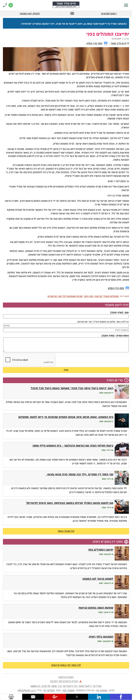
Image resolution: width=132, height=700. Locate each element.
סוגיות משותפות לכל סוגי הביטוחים (65, 296)
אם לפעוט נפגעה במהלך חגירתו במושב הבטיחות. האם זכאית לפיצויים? (69, 503)
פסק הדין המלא (94, 43)
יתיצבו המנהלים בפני (100, 549)
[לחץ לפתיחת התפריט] (126, 5)
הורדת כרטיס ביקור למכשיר (64, 681)
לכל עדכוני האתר (66, 531)
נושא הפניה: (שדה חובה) (115, 335)
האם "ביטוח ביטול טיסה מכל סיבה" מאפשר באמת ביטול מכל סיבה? (72, 388)
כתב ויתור (89, 296)
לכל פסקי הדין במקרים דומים (66, 665)
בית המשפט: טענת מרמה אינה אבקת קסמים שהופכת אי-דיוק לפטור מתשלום (65, 417)
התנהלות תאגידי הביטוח (107, 296)
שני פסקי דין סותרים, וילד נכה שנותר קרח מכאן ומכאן (79, 474)
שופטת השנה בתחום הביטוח (96, 608)
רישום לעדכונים (109, 13)
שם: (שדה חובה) (119, 312)
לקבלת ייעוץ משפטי (30, 13)
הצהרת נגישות (66, 677)
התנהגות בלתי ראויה (101, 636)
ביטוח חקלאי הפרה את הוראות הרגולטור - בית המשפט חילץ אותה (72, 445)
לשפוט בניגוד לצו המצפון (97, 579)
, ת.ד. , (66, 686)
